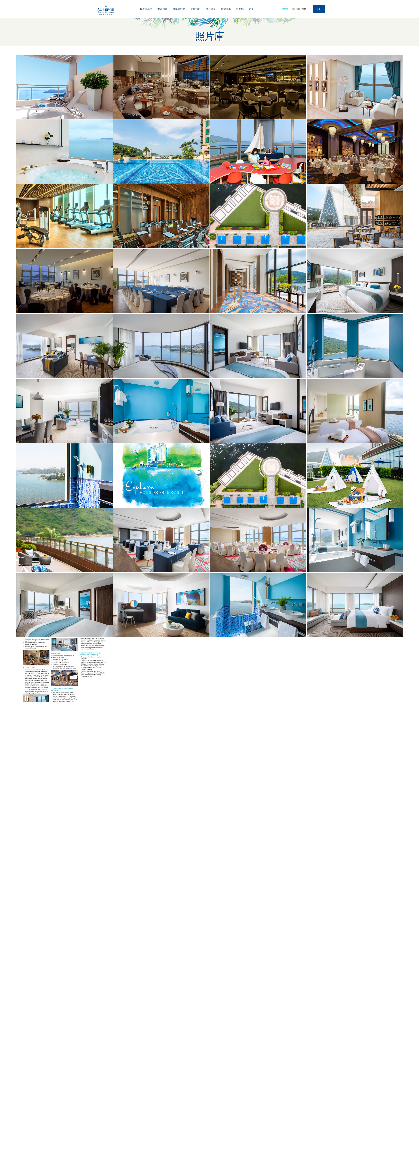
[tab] (146, 9)
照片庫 (285, 9)
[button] (285, 8)
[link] (318, 9)
